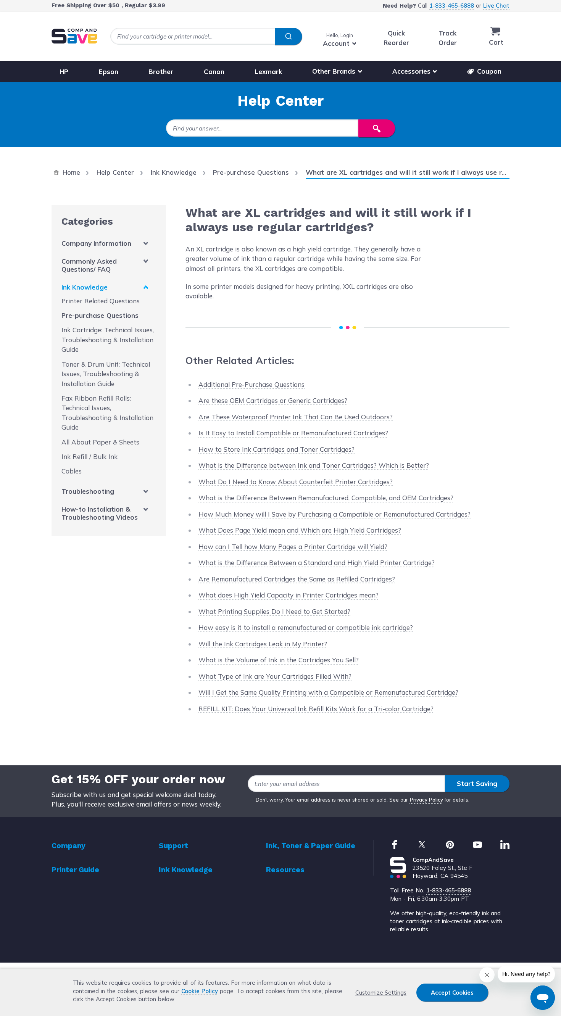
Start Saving (477, 783)
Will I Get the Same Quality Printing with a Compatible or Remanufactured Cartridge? (328, 692)
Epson (108, 71)
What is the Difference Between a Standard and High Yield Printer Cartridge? (316, 563)
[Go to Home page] (74, 36)
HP (64, 71)
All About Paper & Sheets (100, 442)
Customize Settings (380, 992)
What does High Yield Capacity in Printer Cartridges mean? (288, 595)
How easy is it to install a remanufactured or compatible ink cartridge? (305, 627)
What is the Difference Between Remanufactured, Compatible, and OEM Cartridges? (325, 498)
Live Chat (496, 5)
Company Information (96, 243)
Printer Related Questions (100, 301)
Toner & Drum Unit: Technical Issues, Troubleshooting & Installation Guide (105, 374)
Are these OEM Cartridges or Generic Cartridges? (272, 400)
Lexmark (268, 71)
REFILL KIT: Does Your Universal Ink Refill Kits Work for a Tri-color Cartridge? (316, 709)
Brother (160, 71)
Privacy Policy (426, 800)
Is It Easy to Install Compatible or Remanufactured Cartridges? (293, 433)
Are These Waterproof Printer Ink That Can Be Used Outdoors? (295, 417)
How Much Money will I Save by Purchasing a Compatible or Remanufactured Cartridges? (334, 514)
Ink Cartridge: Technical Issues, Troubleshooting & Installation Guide (107, 339)
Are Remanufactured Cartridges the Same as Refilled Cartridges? (296, 579)
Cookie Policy (199, 991)
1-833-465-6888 (451, 5)
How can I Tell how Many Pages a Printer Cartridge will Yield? (292, 547)
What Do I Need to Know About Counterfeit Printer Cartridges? (295, 482)
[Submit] (288, 36)
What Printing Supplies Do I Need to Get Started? (274, 611)
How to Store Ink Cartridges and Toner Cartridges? (276, 449)
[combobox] (206, 36)
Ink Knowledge (84, 287)
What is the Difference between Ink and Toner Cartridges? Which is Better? (313, 465)
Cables (71, 471)
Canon (214, 71)
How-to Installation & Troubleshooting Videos (99, 513)
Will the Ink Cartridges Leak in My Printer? (262, 644)
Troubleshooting (87, 491)
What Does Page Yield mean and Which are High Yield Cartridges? (299, 530)
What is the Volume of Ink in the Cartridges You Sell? (278, 660)
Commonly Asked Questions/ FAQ (89, 265)
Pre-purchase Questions (100, 315)
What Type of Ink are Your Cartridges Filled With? (274, 676)
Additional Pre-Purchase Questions (251, 384)
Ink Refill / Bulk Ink (89, 456)
